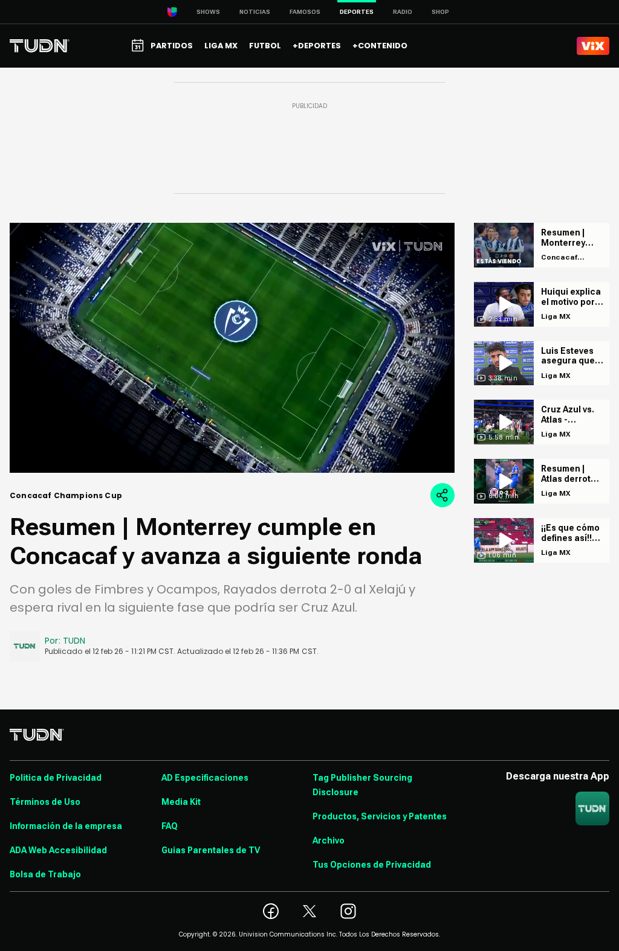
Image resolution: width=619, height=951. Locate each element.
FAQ (169, 826)
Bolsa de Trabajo (45, 874)
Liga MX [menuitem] (221, 45)
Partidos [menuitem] (172, 45)
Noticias (254, 11)
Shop (440, 11)
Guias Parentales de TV (210, 850)
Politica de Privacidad (56, 778)
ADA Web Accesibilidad (58, 850)
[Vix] (593, 46)
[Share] (442, 495)
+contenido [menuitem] (379, 45)
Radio (402, 11)
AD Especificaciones (204, 778)
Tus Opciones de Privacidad (372, 864)
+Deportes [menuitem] (317, 45)
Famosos (305, 11)
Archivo (329, 840)
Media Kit (181, 802)
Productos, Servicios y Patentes (380, 816)
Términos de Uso (45, 802)
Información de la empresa (66, 826)
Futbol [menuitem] (265, 45)
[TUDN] (40, 46)
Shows (208, 11)
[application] (232, 348)
